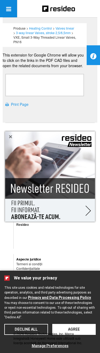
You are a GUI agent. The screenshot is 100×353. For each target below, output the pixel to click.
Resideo (22, 224)
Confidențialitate (28, 268)
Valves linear (64, 28)
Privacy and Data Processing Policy (59, 297)
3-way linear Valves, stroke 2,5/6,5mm (43, 32)
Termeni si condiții (29, 264)
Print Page (19, 104)
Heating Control (40, 28)
